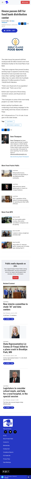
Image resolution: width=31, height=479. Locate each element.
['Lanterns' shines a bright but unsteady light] (7, 233)
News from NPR (16, 217)
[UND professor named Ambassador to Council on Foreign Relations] (7, 187)
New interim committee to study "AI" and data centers (15, 307)
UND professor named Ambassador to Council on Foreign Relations (20, 188)
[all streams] (29, 477)
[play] (2, 477)
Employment (6, 448)
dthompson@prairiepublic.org (18, 154)
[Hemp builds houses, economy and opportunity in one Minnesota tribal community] (7, 173)
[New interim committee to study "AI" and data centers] (14, 292)
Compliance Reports (8, 452)
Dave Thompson (15, 137)
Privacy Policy (6, 459)
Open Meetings (7, 462)
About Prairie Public (8, 438)
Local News (10, 121)
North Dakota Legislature (13, 125)
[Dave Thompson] (5, 139)
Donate (26, 2)
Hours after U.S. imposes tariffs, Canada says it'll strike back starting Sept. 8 (21, 246)
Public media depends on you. (15, 264)
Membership (6, 445)
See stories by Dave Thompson (19, 157)
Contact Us (6, 442)
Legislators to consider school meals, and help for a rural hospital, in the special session (15, 392)
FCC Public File (6, 455)
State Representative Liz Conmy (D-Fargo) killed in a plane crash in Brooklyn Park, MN (15, 348)
